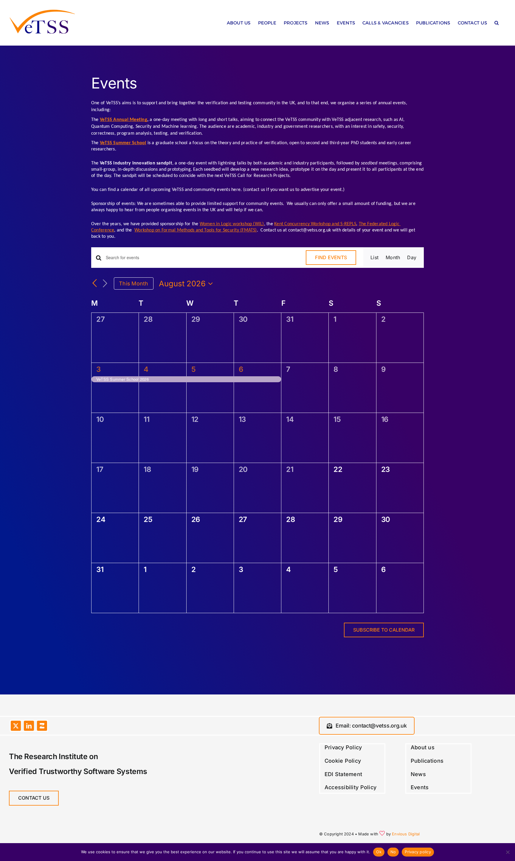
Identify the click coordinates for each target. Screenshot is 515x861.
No (393, 851)
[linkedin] (29, 726)
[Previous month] (94, 283)
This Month (133, 283)
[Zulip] (42, 726)
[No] (508, 852)
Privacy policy (418, 851)
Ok (378, 851)
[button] (496, 24)
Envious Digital (406, 834)
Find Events (331, 257)
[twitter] (16, 726)
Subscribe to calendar (384, 630)
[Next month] (104, 283)
